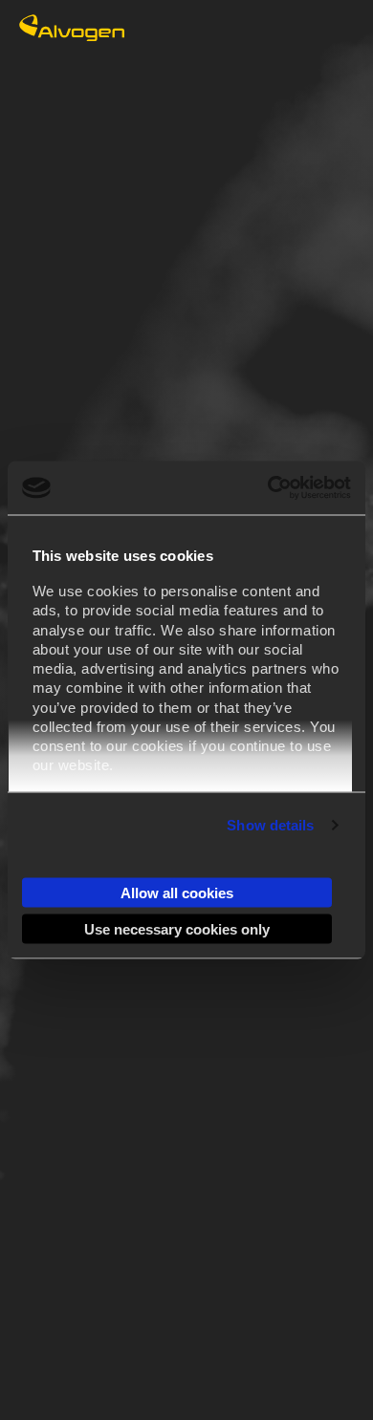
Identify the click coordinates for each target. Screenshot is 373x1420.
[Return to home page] (71, 36)
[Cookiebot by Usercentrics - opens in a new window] (268, 488)
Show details (270, 825)
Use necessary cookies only (177, 929)
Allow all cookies (177, 892)
